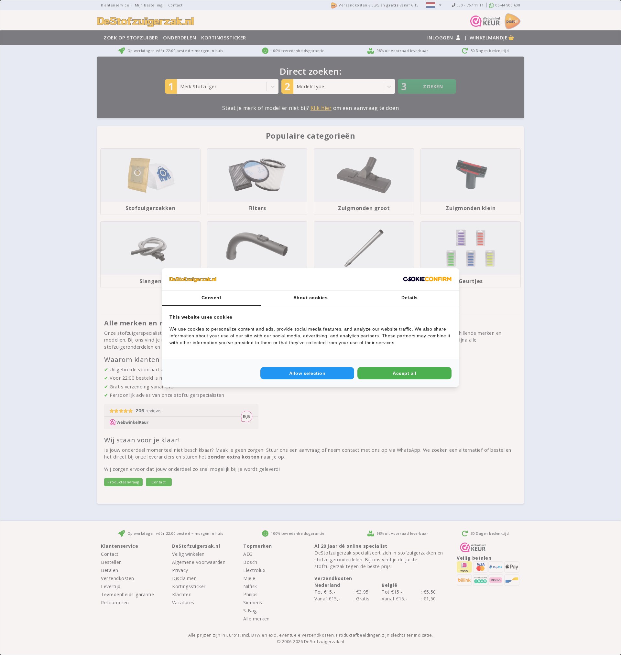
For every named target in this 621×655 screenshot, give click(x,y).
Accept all (404, 373)
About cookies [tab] (310, 297)
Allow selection (307, 373)
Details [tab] (409, 297)
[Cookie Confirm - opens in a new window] (427, 279)
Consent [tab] (212, 297)
